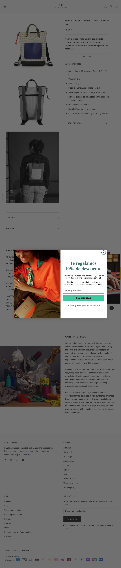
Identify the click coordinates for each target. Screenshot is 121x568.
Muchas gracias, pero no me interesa (83, 305)
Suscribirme (83, 298)
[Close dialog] (104, 252)
